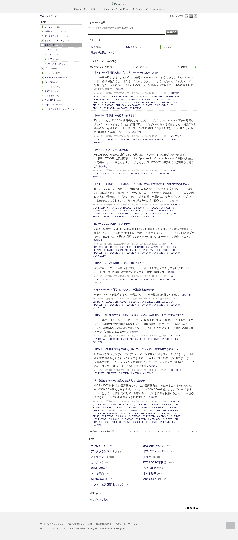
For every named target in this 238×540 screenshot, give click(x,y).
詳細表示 (119, 89)
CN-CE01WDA (173, 253)
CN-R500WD (127, 339)
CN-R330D (176, 336)
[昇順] (195, 66)
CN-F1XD (168, 96)
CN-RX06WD (107, 105)
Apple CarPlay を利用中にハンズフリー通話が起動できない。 (126, 289)
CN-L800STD (136, 174)
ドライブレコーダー (57, 40)
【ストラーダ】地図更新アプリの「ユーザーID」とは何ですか (126, 72)
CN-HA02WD (152, 247)
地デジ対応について (57, 64)
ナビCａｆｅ (53, 27)
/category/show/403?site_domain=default (42, 82)
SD (53, 50)
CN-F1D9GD (125, 247)
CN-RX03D (116, 96)
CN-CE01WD (148, 250)
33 (187, 431)
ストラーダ (54, 45)
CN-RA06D (147, 105)
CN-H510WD (109, 174)
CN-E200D (99, 139)
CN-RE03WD (158, 407)
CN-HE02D (165, 247)
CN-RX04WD (119, 99)
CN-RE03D (145, 407)
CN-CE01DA (100, 256)
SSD (53, 54)
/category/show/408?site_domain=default (42, 26)
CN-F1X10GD (111, 247)
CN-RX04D (105, 99)
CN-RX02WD (154, 404)
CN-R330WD (153, 339)
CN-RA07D (122, 108)
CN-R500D (140, 339)
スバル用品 (52, 86)
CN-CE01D (135, 250)
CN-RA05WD (111, 102)
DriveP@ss (52, 82)
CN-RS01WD (115, 404)
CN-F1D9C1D (163, 250)
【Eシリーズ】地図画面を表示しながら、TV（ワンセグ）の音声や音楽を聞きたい (136, 349)
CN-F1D (104, 96)
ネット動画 (52, 96)
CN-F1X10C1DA (112, 253)
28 (179, 431)
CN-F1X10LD (164, 214)
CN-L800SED (150, 174)
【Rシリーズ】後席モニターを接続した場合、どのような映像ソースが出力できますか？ (139, 315)
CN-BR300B (160, 139)
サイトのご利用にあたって (51, 523)
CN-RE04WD (174, 410)
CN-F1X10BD (152, 102)
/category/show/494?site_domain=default (42, 73)
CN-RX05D (124, 102)
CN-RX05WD (138, 102)
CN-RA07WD (136, 108)
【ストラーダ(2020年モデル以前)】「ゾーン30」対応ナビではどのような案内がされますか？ (142, 184)
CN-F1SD (122, 410)
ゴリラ (51, 68)
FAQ (42, 16)
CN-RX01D (176, 401)
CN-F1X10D (166, 102)
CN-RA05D (98, 102)
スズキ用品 (52, 91)
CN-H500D (164, 174)
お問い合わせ (101, 499)
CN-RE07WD (121, 217)
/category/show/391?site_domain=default (42, 45)
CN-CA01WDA (144, 253)
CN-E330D (97, 142)
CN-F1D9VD (109, 108)
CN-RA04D (132, 99)
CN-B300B (148, 139)
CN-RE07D (108, 217)
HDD (53, 59)
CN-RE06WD (122, 214)
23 (159, 431)
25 (166, 431)
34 (192, 431)
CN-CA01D (108, 250)
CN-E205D (124, 139)
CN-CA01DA (159, 253)
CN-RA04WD (145, 99)
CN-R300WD (100, 339)
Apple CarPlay (54, 105)
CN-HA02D (139, 247)
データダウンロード (56, 36)
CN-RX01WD (101, 404)
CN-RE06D (135, 214)
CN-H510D (122, 174)
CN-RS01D (128, 404)
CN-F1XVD (159, 99)
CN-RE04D (161, 410)
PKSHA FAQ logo (191, 508)
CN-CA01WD (122, 250)
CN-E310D (176, 136)
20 (146, 431)
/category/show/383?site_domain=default (42, 68)
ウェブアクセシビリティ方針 (79, 523)
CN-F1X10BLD (161, 105)
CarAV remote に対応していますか (112, 224)
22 (155, 431)
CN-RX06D (121, 105)
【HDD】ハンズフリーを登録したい (112, 149)
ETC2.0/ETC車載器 (56, 77)
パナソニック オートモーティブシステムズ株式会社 (62, 528)
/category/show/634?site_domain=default (42, 40)
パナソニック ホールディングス (129, 523)
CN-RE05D (139, 208)
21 (150, 431)
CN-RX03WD (129, 96)
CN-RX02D (141, 404)
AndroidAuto (53, 100)
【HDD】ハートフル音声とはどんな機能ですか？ (119, 263)
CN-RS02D (167, 404)
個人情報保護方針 (104, 523)
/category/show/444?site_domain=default (42, 77)
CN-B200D (112, 139)
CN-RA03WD (156, 96)
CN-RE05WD (152, 208)
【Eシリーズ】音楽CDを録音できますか (114, 115)
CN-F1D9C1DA (129, 253)
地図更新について (55, 31)
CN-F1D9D (136, 211)
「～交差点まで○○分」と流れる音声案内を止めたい (120, 380)
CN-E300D (136, 139)
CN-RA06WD (134, 105)
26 (170, 431)
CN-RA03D (142, 96)
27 (175, 431)
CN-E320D (173, 139)
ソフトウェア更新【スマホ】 (59, 109)
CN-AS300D (167, 339)
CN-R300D (114, 339)
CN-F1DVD (171, 99)
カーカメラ (52, 73)
